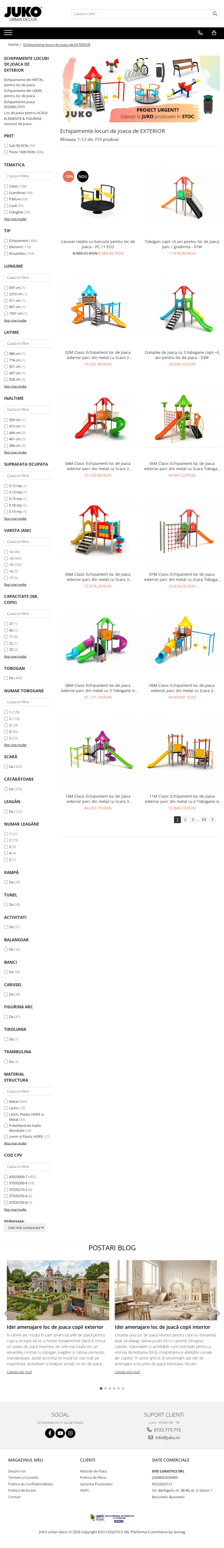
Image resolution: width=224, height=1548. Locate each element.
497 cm (14, 373)
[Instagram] (70, 1433)
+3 (11, 558)
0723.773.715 (167, 1430)
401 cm (14, 438)
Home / (15, 44)
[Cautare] (215, 13)
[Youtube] (60, 1433)
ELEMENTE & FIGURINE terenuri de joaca (23, 121)
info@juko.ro (167, 1437)
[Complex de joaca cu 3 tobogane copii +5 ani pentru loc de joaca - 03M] (182, 307)
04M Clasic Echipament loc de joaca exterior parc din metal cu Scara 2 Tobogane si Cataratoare (98, 466)
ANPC (84, 1490)
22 (11, 643)
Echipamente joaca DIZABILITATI (19, 104)
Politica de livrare (22, 1490)
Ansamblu (17, 253)
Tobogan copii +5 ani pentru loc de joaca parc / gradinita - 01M (182, 244)
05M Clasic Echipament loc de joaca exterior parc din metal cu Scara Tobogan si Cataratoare (182, 466)
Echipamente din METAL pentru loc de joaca (23, 82)
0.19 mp (15, 511)
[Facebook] (50, 1433)
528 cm (14, 379)
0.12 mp (15, 485)
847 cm (14, 306)
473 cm (14, 426)
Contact (14, 1496)
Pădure (15, 198)
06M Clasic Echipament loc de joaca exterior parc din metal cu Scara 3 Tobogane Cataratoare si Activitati (98, 577)
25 (11, 649)
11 (11, 636)
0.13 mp (15, 492)
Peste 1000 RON (22, 151)
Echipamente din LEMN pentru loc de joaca (23, 93)
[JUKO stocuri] (140, 89)
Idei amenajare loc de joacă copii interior (162, 1327)
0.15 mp (15, 498)
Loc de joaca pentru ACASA (26, 112)
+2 (11, 551)
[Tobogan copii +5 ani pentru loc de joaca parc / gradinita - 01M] (182, 196)
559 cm (14, 419)
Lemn (13, 1108)
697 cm (14, 287)
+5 (11, 564)
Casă (13, 205)
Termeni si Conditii (23, 1477)
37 (11, 623)
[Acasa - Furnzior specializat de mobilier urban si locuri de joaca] (31, 13)
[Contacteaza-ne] (200, 32)
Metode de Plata (93, 1471)
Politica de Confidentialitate (30, 1484)
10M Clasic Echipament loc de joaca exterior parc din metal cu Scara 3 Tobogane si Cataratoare (98, 799)
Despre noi (17, 1471)
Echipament (18, 240)
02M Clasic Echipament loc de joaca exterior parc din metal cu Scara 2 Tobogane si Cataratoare (98, 355)
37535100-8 (18, 1202)
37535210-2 (18, 1189)
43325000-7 (18, 1176)
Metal (13, 1101)
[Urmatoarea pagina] (212, 819)
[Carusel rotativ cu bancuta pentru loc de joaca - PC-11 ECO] (98, 196)
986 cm (14, 353)
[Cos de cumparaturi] (214, 32)
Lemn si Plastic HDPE (26, 1136)
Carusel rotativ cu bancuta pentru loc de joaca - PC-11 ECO (98, 244)
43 (11, 630)
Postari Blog (112, 1247)
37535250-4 (18, 1195)
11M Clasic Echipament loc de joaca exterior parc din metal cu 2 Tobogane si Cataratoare (182, 799)
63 (204, 819)
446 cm (14, 432)
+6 (11, 571)
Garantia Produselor (96, 1484)
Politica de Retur (93, 1477)
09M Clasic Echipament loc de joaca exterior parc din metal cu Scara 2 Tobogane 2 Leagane (182, 688)
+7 (11, 577)
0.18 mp (15, 505)
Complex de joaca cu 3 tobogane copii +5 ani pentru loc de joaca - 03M (182, 355)
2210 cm (15, 293)
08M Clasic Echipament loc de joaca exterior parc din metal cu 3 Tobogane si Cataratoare (98, 688)
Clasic (13, 186)
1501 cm (15, 313)
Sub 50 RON (18, 145)
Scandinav (17, 192)
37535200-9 (18, 1182)
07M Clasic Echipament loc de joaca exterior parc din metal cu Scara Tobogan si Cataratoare (182, 577)
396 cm (14, 445)
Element (15, 246)
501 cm (14, 366)
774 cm (14, 360)
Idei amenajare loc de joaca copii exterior (55, 1327)
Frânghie (16, 212)
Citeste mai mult (19, 1371)
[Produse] (9, 34)
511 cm (14, 300)
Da (11, 677)
